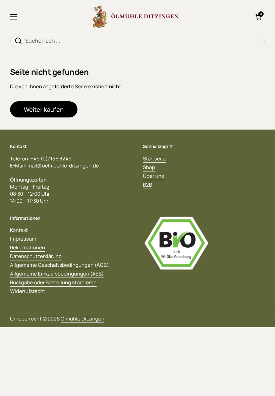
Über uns (153, 176)
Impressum (23, 238)
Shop (149, 167)
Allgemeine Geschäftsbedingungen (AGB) (59, 264)
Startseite (154, 158)
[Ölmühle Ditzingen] (136, 17)
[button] (258, 16)
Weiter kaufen (44, 109)
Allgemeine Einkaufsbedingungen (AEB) (57, 273)
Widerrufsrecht (27, 291)
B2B (147, 184)
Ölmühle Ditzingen (82, 318)
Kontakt (19, 230)
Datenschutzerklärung (36, 256)
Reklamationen (27, 247)
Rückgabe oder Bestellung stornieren (53, 282)
